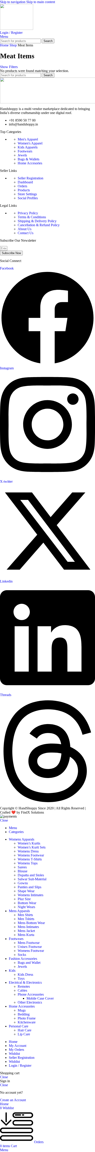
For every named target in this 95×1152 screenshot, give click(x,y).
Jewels (22, 155)
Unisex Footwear (30, 947)
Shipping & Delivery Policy (37, 221)
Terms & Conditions (32, 217)
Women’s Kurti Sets (32, 847)
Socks (22, 955)
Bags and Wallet (29, 962)
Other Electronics (30, 1002)
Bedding (24, 1014)
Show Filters (9, 67)
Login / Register (20, 1065)
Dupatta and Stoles (31, 875)
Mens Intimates (28, 927)
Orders (22, 186)
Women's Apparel (30, 143)
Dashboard (25, 182)
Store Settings (27, 194)
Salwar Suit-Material (32, 879)
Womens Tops (28, 863)
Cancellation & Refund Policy (39, 225)
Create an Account (13, 1100)
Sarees (22, 867)
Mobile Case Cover (40, 998)
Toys (21, 978)
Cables (22, 990)
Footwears (25, 151)
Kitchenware (27, 1022)
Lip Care (24, 1034)
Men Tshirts (26, 919)
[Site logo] (16, 28)
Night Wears (26, 907)
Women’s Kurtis (29, 843)
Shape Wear (26, 891)
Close (4, 820)
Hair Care (24, 1030)
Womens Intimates (30, 895)
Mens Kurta (26, 935)
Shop (14, 45)
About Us (24, 229)
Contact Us (25, 233)
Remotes (24, 986)
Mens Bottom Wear (31, 923)
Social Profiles (28, 198)
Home (5, 45)
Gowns (23, 883)
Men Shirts (25, 915)
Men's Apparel (28, 139)
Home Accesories (30, 163)
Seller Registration (30, 178)
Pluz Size (24, 899)
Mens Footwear (29, 943)
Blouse (22, 871)
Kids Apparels (28, 147)
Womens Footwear (31, 855)
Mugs (22, 1010)
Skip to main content (40, 2)
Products (24, 190)
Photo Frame (27, 1018)
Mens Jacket (26, 931)
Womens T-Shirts (30, 859)
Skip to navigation (13, 2)
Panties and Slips (29, 887)
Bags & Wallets (28, 159)
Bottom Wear (27, 903)
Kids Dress (25, 974)
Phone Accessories (31, 994)
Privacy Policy (28, 213)
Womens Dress (28, 851)
